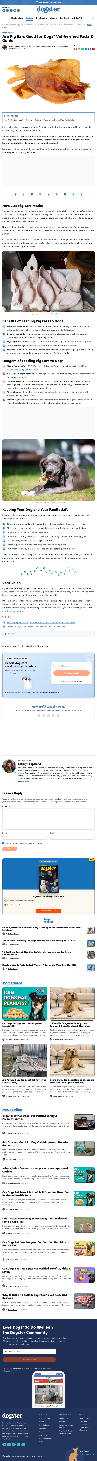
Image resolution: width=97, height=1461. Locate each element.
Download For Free (50, 911)
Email (52, 833)
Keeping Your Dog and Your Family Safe (59, 120)
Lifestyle (53, 18)
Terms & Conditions (32, 693)
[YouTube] (14, 10)
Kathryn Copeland (17, 46)
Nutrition (29, 18)
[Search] (93, 18)
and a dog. (25, 781)
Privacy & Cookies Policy (50, 693)
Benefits (29, 120)
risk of (32, 591)
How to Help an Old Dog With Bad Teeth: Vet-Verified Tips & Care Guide (41, 622)
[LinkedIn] (89, 49)
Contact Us (63, 1418)
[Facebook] (3, 10)
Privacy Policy (38, 1368)
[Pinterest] (18, 10)
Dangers (38, 120)
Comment (6, 807)
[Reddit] (75, 49)
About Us (62, 1422)
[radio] (39, 715)
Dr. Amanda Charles (60, 46)
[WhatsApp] (82, 49)
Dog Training (41, 18)
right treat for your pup (13, 611)
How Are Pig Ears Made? (13, 120)
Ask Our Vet (77, 18)
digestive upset (56, 392)
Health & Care (17, 18)
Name (5, 833)
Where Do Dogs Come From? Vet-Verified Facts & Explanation (36, 626)
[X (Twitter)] (11, 10)
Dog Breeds (64, 18)
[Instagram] (7, 10)
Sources (11, 634)
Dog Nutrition (8, 32)
